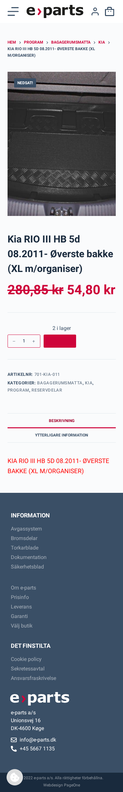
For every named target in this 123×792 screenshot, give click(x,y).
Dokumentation (29, 557)
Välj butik (21, 626)
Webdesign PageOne (61, 785)
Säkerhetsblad (27, 567)
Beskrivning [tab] (61, 420)
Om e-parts (23, 588)
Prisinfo (20, 597)
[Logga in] (95, 11)
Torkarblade (24, 548)
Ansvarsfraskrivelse (33, 678)
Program (19, 390)
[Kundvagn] (108, 11)
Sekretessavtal (28, 669)
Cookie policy (26, 659)
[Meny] (13, 11)
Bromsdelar (24, 538)
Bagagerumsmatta (60, 382)
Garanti (19, 616)
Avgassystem (26, 529)
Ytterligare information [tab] (61, 435)
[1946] (60, 341)
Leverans (21, 607)
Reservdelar (46, 390)
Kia (88, 382)
